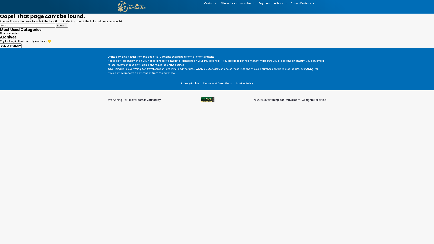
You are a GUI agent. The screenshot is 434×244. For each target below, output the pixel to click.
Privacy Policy (190, 83)
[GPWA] (208, 100)
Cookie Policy (244, 83)
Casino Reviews (301, 3)
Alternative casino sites (235, 3)
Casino (208, 3)
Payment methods (271, 3)
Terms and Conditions (217, 83)
